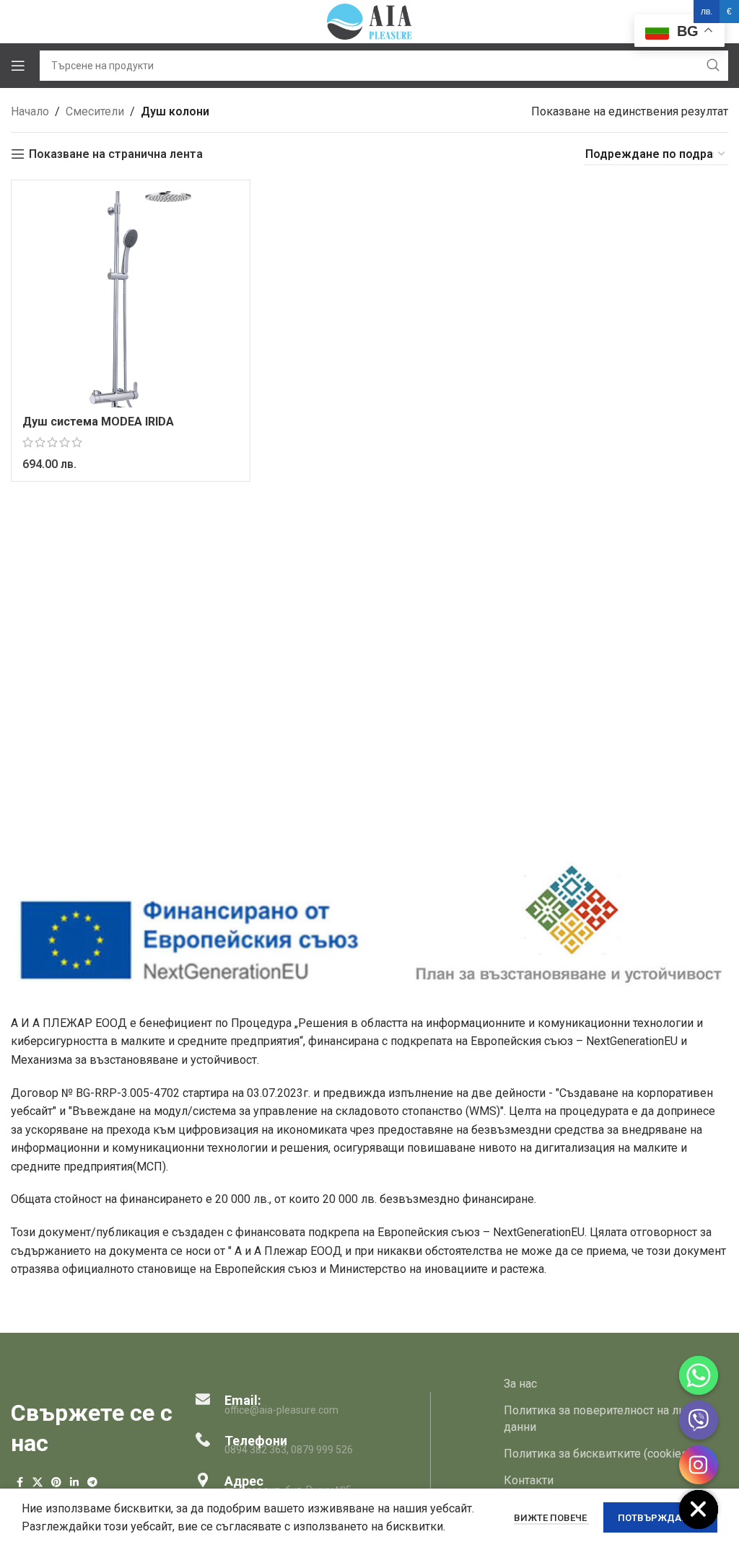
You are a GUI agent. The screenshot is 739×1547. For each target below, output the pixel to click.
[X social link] (37, 1482)
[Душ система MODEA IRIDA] (130, 299)
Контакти (529, 1480)
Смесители (95, 111)
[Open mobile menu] (18, 65)
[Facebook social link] (19, 1482)
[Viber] (698, 1420)
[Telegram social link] (92, 1482)
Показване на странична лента (116, 154)
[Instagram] (698, 1464)
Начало (30, 111)
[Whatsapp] (698, 1375)
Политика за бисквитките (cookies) (597, 1453)
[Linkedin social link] (74, 1482)
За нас (520, 1383)
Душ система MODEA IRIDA (98, 421)
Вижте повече (551, 1517)
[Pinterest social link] (56, 1482)
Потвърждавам (660, 1517)
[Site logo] (369, 20)
